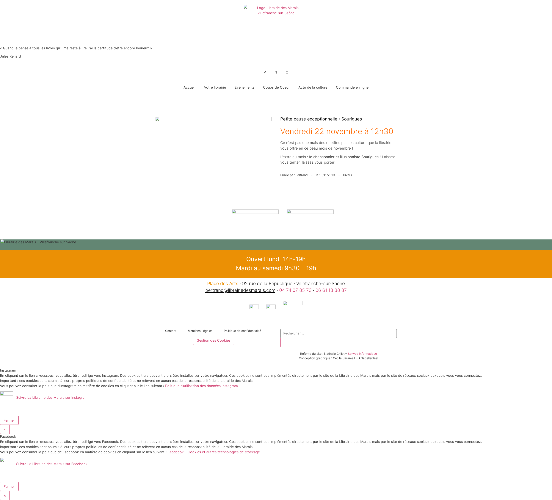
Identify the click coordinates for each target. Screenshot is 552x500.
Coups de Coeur (276, 87)
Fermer (9, 420)
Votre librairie (215, 87)
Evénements (244, 87)
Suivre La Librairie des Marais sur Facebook (52, 464)
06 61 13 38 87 (331, 290)
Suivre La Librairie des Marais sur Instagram (52, 397)
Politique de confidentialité (242, 331)
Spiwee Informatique (362, 353)
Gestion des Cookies (214, 340)
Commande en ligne (352, 87)
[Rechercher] (285, 342)
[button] (276, 247)
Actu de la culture (312, 87)
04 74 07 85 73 (295, 290)
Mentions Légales (200, 331)
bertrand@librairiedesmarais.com (240, 290)
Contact (170, 331)
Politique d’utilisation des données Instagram (201, 386)
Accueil (189, 87)
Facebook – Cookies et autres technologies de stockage (214, 452)
